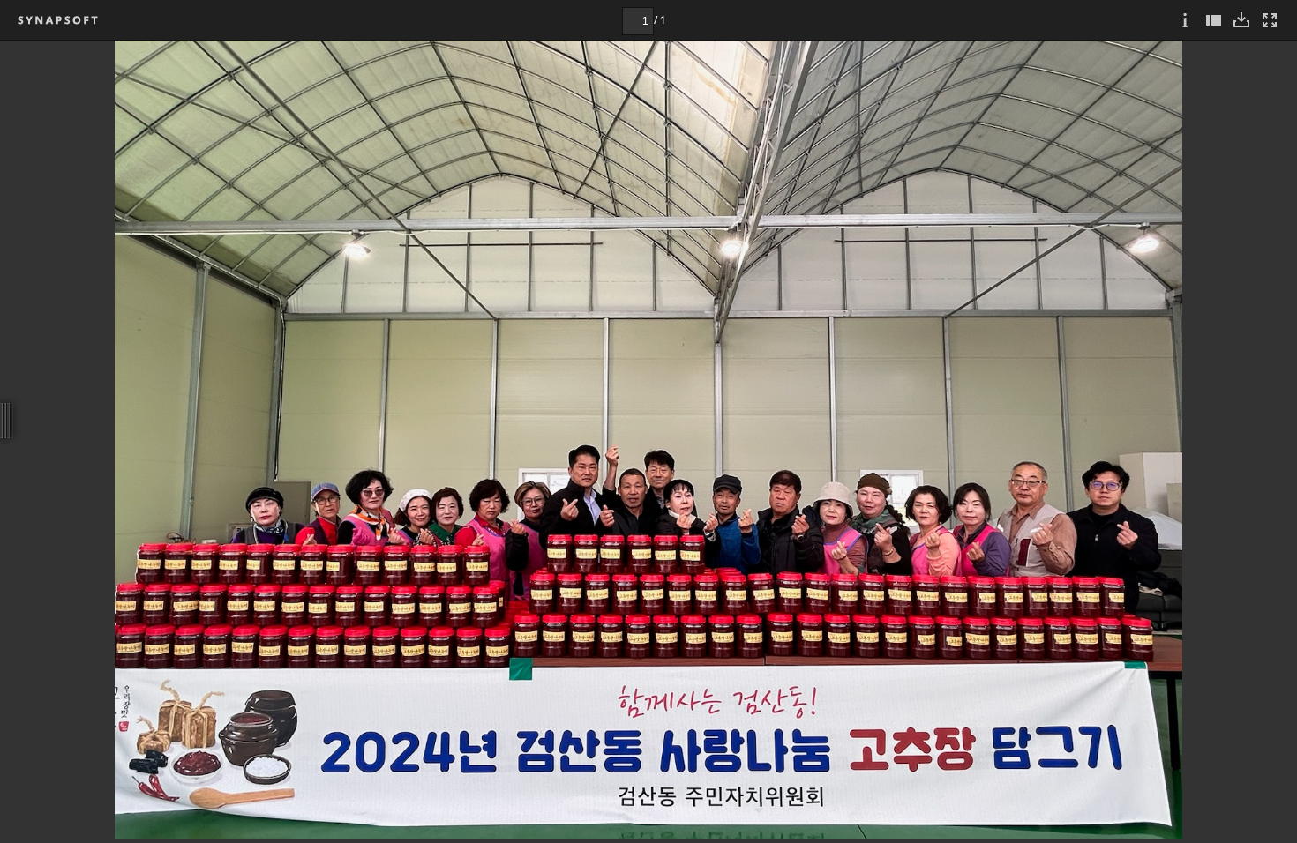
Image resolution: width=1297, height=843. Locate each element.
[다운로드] (1241, 20)
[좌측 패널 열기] (1213, 20)
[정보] (1185, 20)
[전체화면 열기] (1270, 20)
